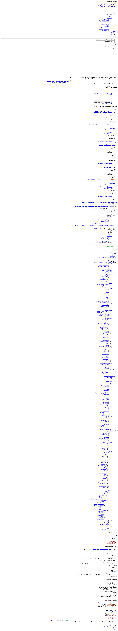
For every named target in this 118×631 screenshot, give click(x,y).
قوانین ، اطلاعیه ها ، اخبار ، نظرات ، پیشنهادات (104, 262)
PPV (108, 443)
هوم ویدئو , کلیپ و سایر (107, 145)
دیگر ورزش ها (103, 484)
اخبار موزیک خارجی (104, 428)
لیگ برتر (105, 454)
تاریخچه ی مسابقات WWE (103, 312)
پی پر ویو (107, 290)
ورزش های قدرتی (102, 482)
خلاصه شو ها (104, 325)
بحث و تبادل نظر (105, 467)
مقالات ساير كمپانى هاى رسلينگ (102, 301)
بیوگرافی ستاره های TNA (103, 314)
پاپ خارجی (106, 421)
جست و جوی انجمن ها (110, 258)
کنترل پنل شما (111, 253)
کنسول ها (104, 510)
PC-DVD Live (100, 502)
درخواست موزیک (105, 373)
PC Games (101, 501)
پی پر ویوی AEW (109, 167)
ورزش (110, 451)
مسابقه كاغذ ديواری (104, 524)
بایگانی (113, 628)
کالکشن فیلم (106, 402)
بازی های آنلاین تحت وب (98, 504)
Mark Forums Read (105, 24)
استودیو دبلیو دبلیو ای (104, 329)
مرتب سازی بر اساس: (112, 560)
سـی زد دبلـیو (106, 340)
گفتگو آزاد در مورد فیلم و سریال (102, 392)
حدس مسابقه (106, 525)
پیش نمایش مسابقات (104, 306)
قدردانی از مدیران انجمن (103, 265)
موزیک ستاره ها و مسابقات (106, 363)
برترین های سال (105, 267)
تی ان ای (110, 288)
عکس (108, 528)
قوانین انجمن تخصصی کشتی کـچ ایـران (106, 4)
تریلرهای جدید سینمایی (101, 404)
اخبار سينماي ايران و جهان (106, 385)
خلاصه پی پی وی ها (102, 323)
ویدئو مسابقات (108, 382)
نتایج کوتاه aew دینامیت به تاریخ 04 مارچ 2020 (104, 124)
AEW (110, 283)
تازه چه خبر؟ (112, 11)
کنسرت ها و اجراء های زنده (103, 429)
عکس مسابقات (108, 347)
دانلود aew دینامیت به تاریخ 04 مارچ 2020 (102, 179)
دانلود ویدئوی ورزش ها (104, 486)
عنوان (116, 202)
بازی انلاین (112, 34)
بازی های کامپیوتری (104, 493)
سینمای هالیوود (105, 390)
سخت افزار (106, 492)
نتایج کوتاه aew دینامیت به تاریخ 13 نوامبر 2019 (87, 206)
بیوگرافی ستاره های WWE (103, 311)
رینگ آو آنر (107, 338)
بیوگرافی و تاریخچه (107, 310)
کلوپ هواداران (103, 469)
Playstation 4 (101, 511)
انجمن (113, 13)
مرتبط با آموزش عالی (104, 438)
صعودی (111, 570)
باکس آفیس (106, 391)
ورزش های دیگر (105, 476)
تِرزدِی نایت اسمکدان (104, 279)
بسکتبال (105, 478)
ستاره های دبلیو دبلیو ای (104, 364)
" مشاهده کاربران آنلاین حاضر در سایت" (106, 257)
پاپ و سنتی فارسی (105, 411)
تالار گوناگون (112, 430)
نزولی (111, 571)
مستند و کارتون (105, 399)
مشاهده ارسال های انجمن (106, 130)
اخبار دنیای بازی (103, 495)
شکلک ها (113, 611)
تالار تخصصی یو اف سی (109, 376)
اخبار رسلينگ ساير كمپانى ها (103, 302)
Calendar (110, 16)
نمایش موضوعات (106, 102)
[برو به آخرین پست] (97, 223)
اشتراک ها (112, 256)
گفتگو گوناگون (109, 431)
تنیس (105, 479)
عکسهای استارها (105, 354)
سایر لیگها (104, 466)
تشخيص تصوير (106, 521)
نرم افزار (107, 491)
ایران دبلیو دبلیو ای (104, 621)
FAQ (111, 15)
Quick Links (109, 25)
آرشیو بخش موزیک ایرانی (103, 412)
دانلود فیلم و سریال (107, 395)
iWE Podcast (109, 271)
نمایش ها (100, 202)
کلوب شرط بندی (105, 440)
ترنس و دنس (106, 422)
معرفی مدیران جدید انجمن (103, 266)
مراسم (107, 398)
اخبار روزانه (106, 275)
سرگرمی (110, 520)
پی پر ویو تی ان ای (105, 333)
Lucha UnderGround (104, 341)
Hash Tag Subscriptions (104, 21)
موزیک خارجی (109, 416)
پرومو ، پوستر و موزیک (104, 448)
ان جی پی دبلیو (106, 294)
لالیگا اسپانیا (104, 461)
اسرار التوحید (106, 433)
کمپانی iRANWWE (107, 442)
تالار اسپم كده (106, 522)
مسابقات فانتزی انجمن (98, 505)
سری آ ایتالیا (104, 464)
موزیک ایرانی (109, 405)
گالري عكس (109, 526)
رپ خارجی (106, 417)
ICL (100, 509)
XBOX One (101, 512)
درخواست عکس (105, 372)
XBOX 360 (101, 516)
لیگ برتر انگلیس (103, 462)
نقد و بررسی (109, 303)
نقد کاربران (106, 437)
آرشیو (105, 488)
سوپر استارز (106, 281)
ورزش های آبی (103, 483)
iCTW (108, 447)
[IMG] (113, 613)
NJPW (107, 343)
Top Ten (105, 475)
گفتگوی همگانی (105, 305)
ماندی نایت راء (106, 277)
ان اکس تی (106, 280)
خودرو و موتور (106, 530)
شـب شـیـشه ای (105, 434)
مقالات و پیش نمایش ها (106, 380)
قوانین (113, 31)
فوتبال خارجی (106, 458)
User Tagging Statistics (104, 20)
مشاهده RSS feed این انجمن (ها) (105, 141)
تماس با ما (112, 625)
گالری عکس (109, 381)
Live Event (106, 350)
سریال (107, 396)
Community (109, 18)
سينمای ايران (106, 386)
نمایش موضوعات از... (112, 555)
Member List (106, 19)
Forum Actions (109, 22)
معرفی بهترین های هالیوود (103, 387)
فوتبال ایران (106, 452)
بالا (114, 249)
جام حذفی (104, 456)
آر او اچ (107, 297)
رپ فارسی (106, 407)
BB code (113, 610)
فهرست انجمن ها (111, 259)
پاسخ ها (105, 202)
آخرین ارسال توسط (93, 202)
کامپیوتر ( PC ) (103, 500)
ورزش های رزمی (103, 480)
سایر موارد (106, 316)
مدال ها (113, 32)
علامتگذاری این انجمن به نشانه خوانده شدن (102, 93)
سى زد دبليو (106, 296)
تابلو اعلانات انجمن (108, 263)
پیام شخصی (109, 132)
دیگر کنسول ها (100, 519)
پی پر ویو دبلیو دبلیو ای (104, 321)
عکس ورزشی (106, 487)
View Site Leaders (105, 27)
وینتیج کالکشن (106, 337)
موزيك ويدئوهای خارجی (104, 426)
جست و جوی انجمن (112, 97)
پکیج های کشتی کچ (105, 319)
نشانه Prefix (114, 565)
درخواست (109, 369)
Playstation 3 (101, 515)
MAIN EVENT (105, 276)
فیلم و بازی (106, 424)
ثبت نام (73, 77)
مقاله (108, 389)
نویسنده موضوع (110, 202)
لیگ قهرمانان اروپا (102, 465)
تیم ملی (105, 457)
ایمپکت (107, 292)
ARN (108, 444)
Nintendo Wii (101, 517)
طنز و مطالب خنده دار (104, 435)
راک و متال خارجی (105, 420)
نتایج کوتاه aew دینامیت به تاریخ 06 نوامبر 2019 (87, 225)
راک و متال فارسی (105, 409)
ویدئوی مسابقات (108, 318)
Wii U (102, 514)
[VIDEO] (113, 614)
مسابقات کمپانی (105, 449)
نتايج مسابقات (109, 378)
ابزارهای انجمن (112, 90)
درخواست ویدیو (105, 370)
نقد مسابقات (106, 307)
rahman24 (95, 208)
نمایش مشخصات (108, 129)
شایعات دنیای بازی (99, 497)
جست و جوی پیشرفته (107, 103)
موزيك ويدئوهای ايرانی (104, 413)
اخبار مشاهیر (106, 394)
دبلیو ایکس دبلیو (105, 299)
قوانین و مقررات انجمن (107, 270)
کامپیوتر (110, 489)
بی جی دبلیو (106, 298)
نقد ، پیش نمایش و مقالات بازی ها (96, 499)
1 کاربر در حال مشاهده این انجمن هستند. (102, 549)
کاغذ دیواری (104, 529)
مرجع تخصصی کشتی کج (109, 626)
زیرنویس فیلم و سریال (104, 400)
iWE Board (98, 506)
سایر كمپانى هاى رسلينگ (106, 293)
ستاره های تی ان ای (104, 365)
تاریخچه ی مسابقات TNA (103, 315)
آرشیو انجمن (109, 532)
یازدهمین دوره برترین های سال (108, 6)
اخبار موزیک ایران (105, 415)
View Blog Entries (108, 133)
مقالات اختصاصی (103, 473)
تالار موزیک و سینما (110, 383)
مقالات (107, 308)
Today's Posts (106, 26)
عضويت (113, 36)
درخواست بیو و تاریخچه (104, 374)
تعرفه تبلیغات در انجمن (109, 3)
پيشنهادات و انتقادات (107, 269)
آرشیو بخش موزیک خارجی (103, 425)
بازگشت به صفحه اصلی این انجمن (104, 94)
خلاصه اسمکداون (105, 320)
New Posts (109, 14)
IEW (108, 445)
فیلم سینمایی (106, 403)
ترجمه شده (104, 474)
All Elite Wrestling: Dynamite (104, 112)
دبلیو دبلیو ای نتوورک (104, 328)
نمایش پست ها (97, 102)
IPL (100, 507)
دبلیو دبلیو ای (109, 274)
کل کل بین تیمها (103, 470)
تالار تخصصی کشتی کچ (109, 272)
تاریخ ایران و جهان (105, 439)
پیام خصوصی (112, 254)
